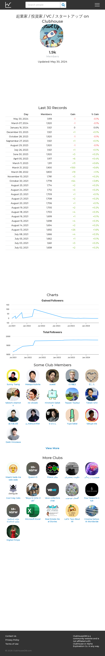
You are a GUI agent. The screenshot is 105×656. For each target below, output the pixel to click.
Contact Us (10, 636)
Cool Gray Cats (13, 498)
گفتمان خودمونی (72, 498)
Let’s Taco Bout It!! (72, 520)
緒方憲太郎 (13, 423)
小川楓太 (72, 384)
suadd (52, 384)
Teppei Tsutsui (72, 403)
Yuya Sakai (72, 423)
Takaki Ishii (91, 403)
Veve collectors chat (52, 499)
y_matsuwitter (33, 423)
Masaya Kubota (32, 384)
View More (52, 448)
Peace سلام (52, 477)
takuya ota (92, 423)
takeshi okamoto (13, 404)
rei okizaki (33, 403)
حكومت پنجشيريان (72, 477)
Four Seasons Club (91, 499)
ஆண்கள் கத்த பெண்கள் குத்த (13, 520)
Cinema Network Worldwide (91, 520)
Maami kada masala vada (13, 478)
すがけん (52, 423)
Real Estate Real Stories (52, 520)
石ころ (92, 384)
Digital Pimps (13, 540)
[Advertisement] (52, 86)
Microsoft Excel (32, 519)
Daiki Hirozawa (13, 442)
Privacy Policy (12, 640)
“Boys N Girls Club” (33, 499)
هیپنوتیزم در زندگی (91, 477)
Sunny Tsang (13, 384)
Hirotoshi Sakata (52, 404)
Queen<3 (32, 477)
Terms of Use (11, 644)
